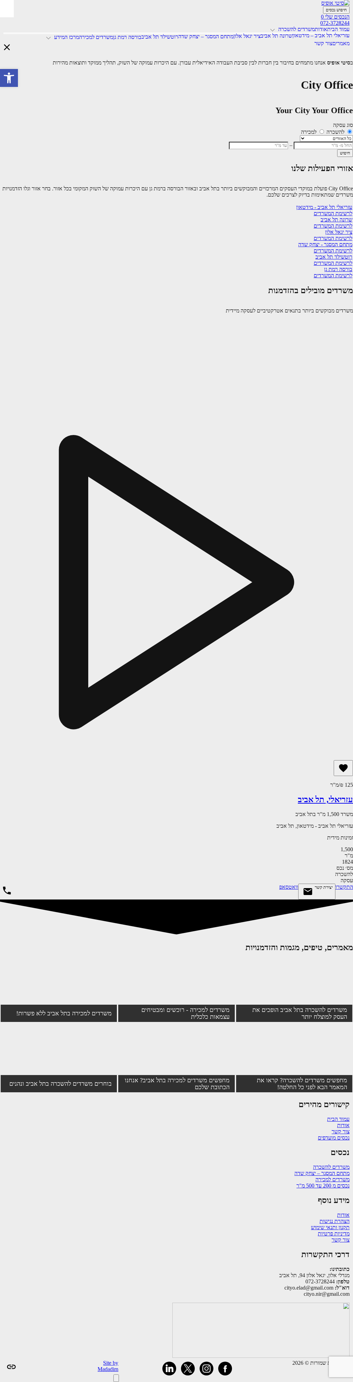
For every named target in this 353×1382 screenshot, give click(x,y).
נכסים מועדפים (334, 1138)
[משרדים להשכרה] (273, 29)
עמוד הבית (338, 1119)
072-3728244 (335, 23)
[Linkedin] (169, 1368)
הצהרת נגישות (335, 1221)
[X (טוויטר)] (188, 1368)
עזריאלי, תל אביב (325, 799)
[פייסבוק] (225, 1368)
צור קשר (341, 1131)
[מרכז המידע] (49, 37)
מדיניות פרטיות (334, 1233)
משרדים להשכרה (331, 1167)
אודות (343, 1125)
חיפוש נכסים (336, 9)
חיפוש (345, 153)
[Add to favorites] (343, 768)
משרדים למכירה (332, 1179)
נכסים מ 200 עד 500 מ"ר (323, 1186)
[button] (9, 78)
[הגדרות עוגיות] (116, 1378)
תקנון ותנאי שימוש (330, 1227)
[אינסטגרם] (206, 1368)
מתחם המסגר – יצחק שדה (322, 1173)
